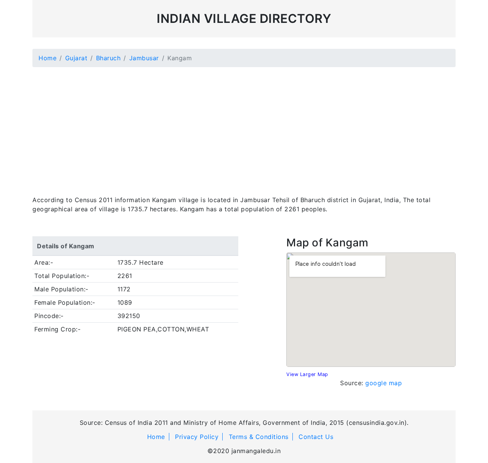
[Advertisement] (244, 126)
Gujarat (76, 58)
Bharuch (108, 58)
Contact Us (316, 436)
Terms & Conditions (259, 436)
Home (47, 58)
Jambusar (144, 58)
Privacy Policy (196, 436)
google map (383, 383)
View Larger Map (307, 374)
